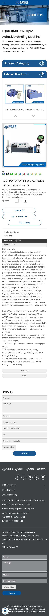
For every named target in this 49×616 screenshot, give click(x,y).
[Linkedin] (30, 477)
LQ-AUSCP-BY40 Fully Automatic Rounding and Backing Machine (14, 109)
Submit (24, 453)
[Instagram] (43, 477)
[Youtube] (17, 477)
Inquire (18, 210)
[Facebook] (23, 477)
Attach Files (9, 447)
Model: (7, 232)
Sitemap (41, 612)
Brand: (6, 235)
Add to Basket (17, 216)
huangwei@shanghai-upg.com (21, 508)
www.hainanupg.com (33, 606)
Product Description (12, 240)
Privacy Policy (31, 612)
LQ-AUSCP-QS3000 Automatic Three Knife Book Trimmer (34, 109)
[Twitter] (36, 477)
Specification (9, 244)
